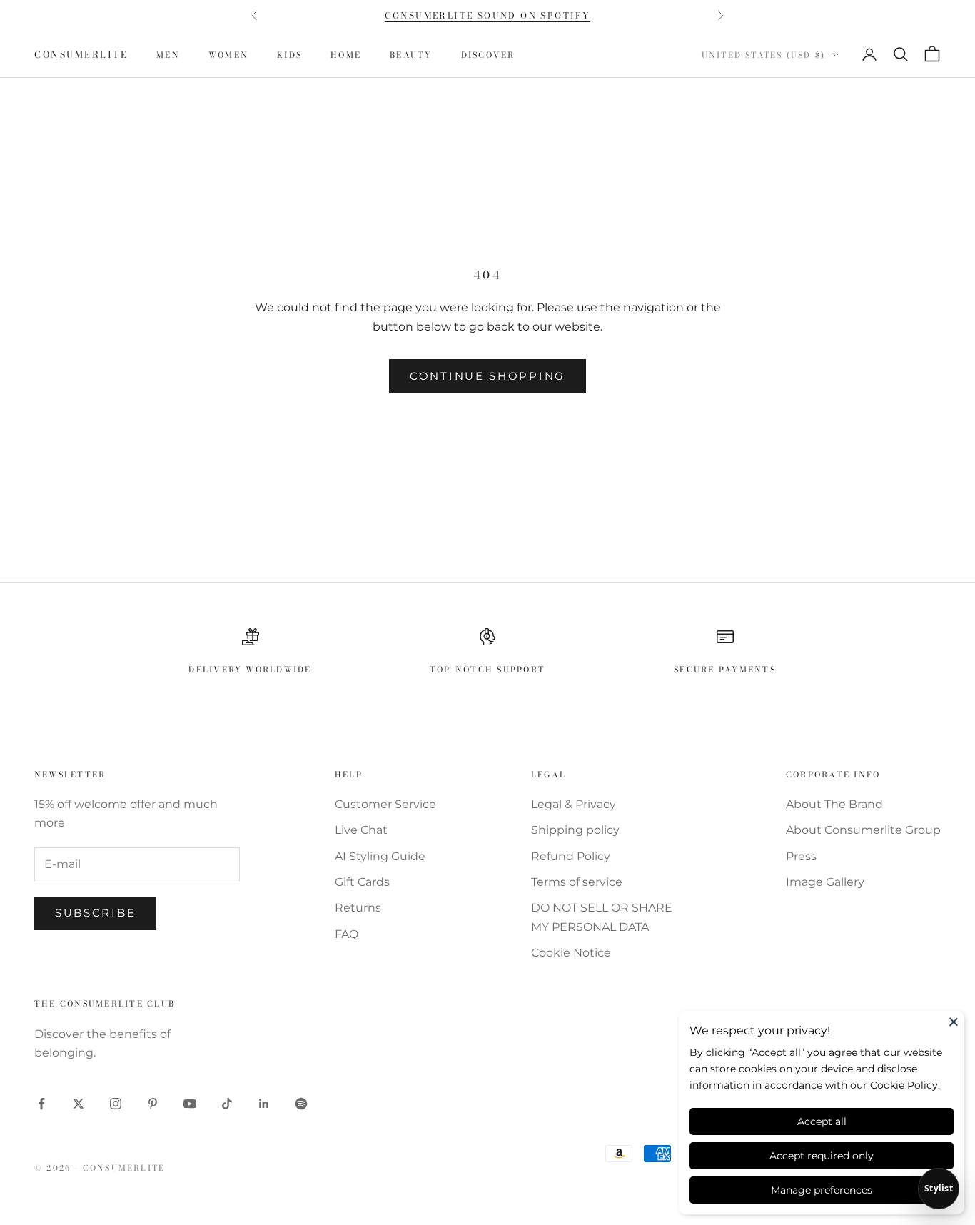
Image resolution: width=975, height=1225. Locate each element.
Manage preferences (821, 1190)
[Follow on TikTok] (227, 1104)
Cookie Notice (571, 952)
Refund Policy (570, 856)
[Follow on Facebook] (41, 1104)
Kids (289, 55)
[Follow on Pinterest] (153, 1104)
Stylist (938, 1188)
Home (345, 55)
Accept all (822, 1121)
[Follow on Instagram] (115, 1104)
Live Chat (361, 830)
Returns (358, 907)
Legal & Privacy (573, 804)
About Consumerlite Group (863, 830)
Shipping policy (575, 830)
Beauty (411, 55)
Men (168, 55)
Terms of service (576, 882)
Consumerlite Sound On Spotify (488, 15)
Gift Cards (362, 882)
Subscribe (95, 912)
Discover (488, 55)
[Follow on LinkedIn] (264, 1104)
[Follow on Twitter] (78, 1104)
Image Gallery (825, 882)
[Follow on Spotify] (301, 1104)
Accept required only (821, 1155)
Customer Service (385, 804)
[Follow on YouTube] (190, 1104)
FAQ (346, 934)
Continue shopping (487, 376)
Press (801, 856)
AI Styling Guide (380, 856)
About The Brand (834, 804)
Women (228, 55)
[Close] (953, 1021)
